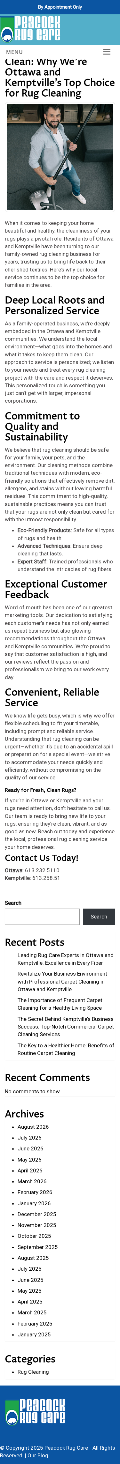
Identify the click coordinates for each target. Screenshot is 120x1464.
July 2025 (30, 1269)
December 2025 (37, 1214)
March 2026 (32, 1181)
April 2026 (30, 1170)
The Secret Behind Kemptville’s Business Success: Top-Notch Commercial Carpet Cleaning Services (66, 1027)
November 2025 (37, 1225)
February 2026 (35, 1192)
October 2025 (34, 1236)
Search (13, 903)
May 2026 (30, 1159)
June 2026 (31, 1148)
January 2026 (34, 1203)
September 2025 (38, 1247)
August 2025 (33, 1258)
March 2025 (32, 1312)
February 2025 (35, 1323)
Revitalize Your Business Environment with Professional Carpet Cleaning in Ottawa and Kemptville (62, 981)
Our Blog (38, 1455)
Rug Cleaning (33, 1372)
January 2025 (34, 1334)
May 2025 (30, 1291)
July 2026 (30, 1137)
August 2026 (33, 1127)
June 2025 (31, 1280)
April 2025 (30, 1301)
